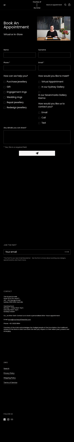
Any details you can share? (15, 128)
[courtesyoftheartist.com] (37, 4)
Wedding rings (14, 97)
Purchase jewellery (17, 81)
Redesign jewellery (17, 107)
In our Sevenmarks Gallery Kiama (52, 97)
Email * (41, 63)
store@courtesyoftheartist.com (19, 320)
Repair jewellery (15, 102)
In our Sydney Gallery (53, 86)
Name (6, 50)
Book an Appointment (54, 5)
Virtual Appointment (52, 81)
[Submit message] (37, 153)
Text (44, 122)
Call (44, 117)
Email (44, 112)
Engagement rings (17, 91)
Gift (9, 86)
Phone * (7, 63)
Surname (42, 50)
